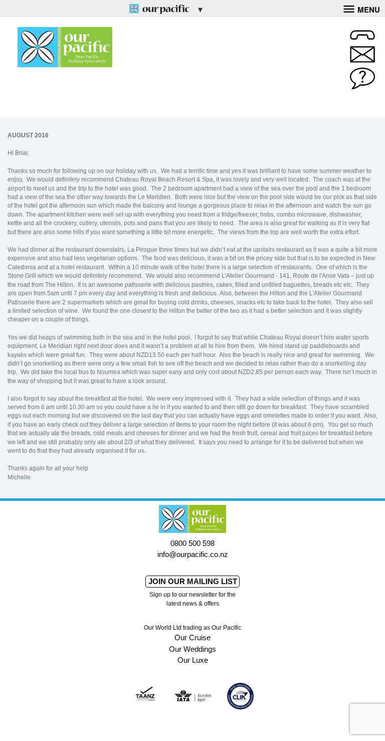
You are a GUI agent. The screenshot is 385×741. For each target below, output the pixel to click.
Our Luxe (192, 660)
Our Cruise (192, 637)
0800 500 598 (192, 543)
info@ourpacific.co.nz (192, 554)
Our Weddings (192, 649)
